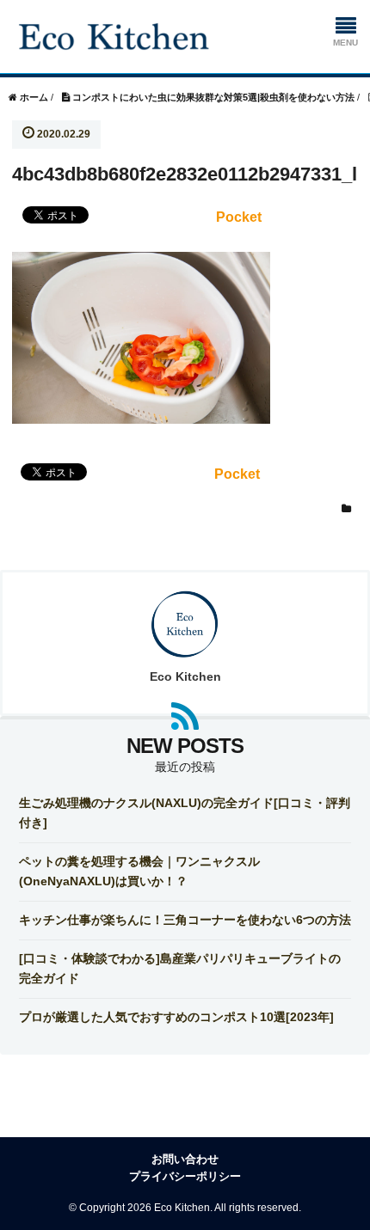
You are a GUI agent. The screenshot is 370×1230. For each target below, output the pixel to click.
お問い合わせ (185, 1159)
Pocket (239, 217)
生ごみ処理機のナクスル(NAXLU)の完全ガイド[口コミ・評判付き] (184, 812)
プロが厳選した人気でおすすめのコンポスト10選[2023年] (176, 1017)
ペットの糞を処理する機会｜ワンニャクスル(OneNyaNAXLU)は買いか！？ (139, 870)
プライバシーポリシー (185, 1176)
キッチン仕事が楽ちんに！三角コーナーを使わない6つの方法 (185, 920)
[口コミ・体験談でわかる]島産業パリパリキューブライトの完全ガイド (180, 968)
